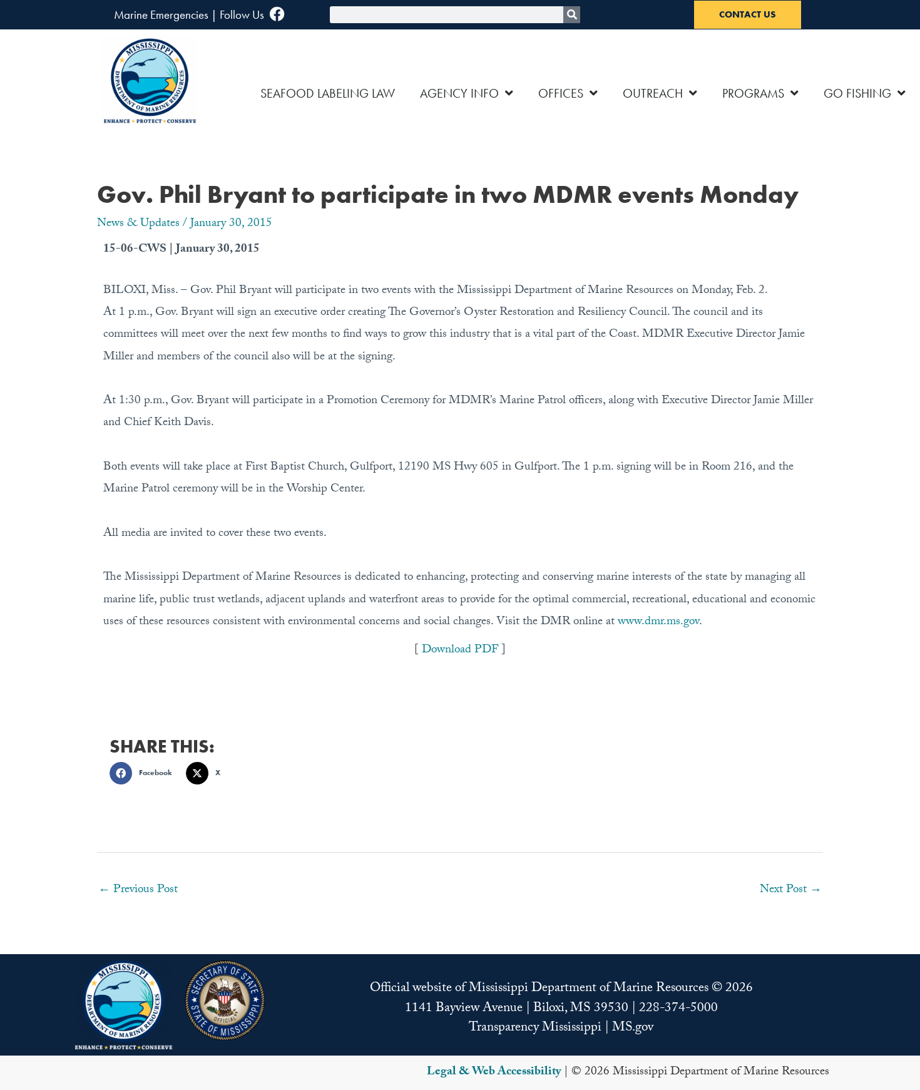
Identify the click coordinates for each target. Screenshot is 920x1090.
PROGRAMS (753, 93)
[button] (145, 773)
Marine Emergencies (161, 15)
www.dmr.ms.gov (658, 622)
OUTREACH (653, 93)
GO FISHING (857, 93)
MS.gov (632, 1028)
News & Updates (138, 224)
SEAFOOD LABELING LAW (327, 93)
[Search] (571, 14)
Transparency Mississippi (535, 1028)
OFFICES (560, 93)
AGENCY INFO (459, 93)
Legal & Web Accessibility (494, 1072)
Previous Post (138, 890)
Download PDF (461, 650)
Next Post (791, 890)
